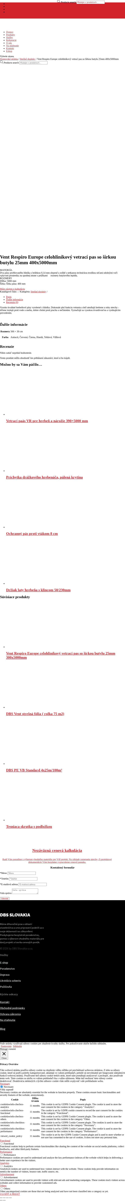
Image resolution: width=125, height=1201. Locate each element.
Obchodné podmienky (12, 1008)
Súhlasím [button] (17, 1046)
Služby (9, 37)
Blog (2, 1029)
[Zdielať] (4, 1197)
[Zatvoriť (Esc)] (1, 1197)
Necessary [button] (5, 1083)
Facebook (11, 3)
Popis (8, 297)
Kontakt (10, 48)
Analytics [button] (4, 1163)
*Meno (3, 873)
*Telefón (4, 878)
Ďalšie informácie (14, 299)
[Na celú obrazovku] (7, 1197)
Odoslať (4, 898)
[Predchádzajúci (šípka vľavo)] (1, 1200)
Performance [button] (6, 1152)
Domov (9, 32)
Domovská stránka (9, 59)
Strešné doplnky (27, 59)
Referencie (11, 40)
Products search (68, 2)
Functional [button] (5, 1140)
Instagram (11, 6)
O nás (9, 43)
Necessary (9, 1087)
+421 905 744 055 (15, 12)
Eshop (9, 51)
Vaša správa (5, 893)
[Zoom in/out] (10, 1197)
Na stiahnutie (12, 45)
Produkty (10, 34)
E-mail (9, 9)
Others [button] (3, 1185)
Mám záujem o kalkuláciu (12, 289)
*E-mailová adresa (9, 884)
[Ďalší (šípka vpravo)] (4, 1200)
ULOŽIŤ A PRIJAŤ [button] (10, 1194)
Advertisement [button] (7, 1174)
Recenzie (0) (12, 302)
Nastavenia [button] (6, 1046)
